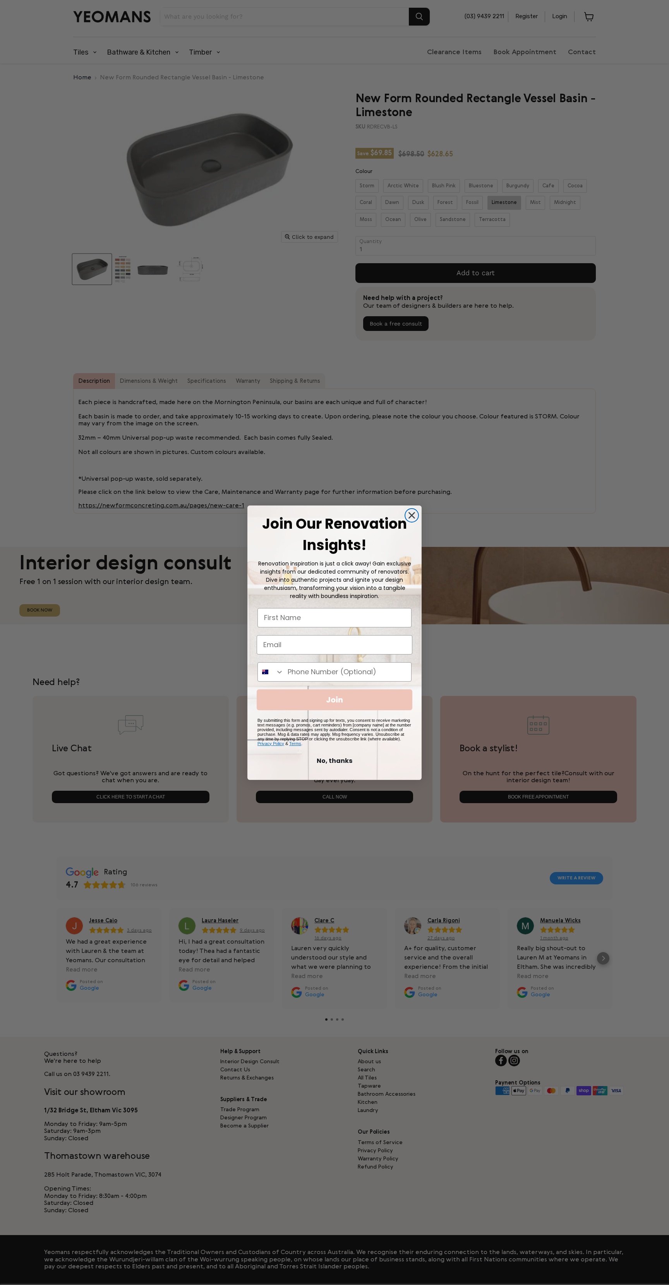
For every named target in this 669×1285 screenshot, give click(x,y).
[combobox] (271, 672)
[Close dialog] (412, 515)
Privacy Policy (270, 743)
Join (334, 699)
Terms (295, 743)
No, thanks (334, 760)
